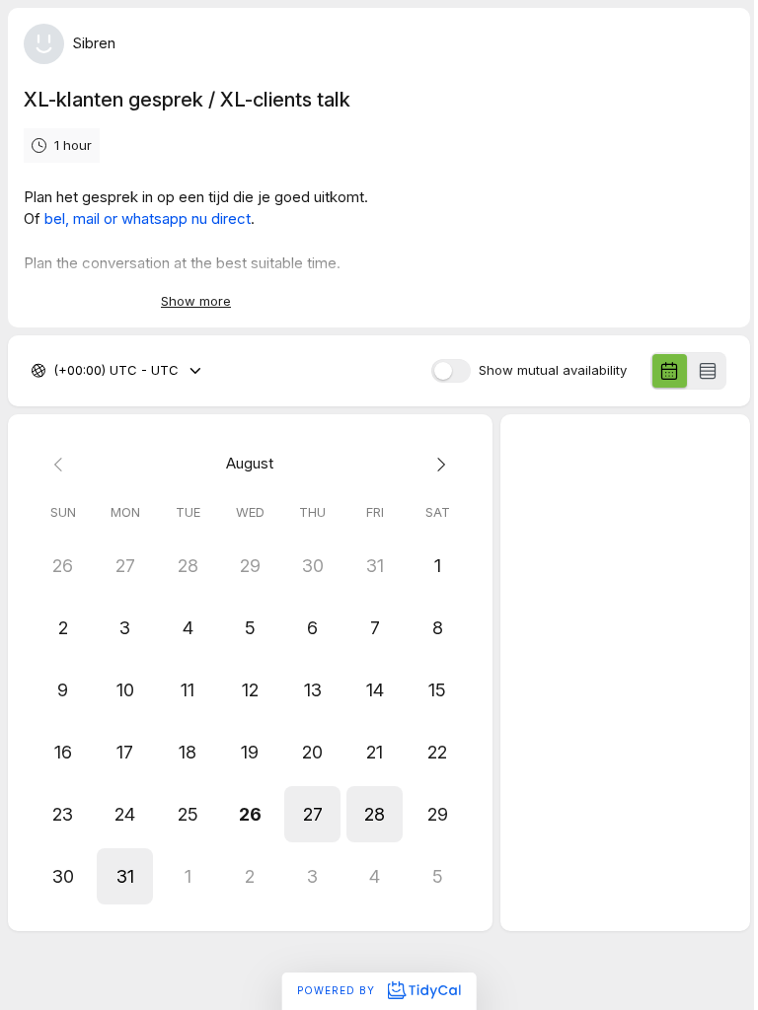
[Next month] (437, 464)
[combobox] (55, 371)
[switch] (451, 371)
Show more (196, 301)
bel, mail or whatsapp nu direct (147, 218)
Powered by (338, 990)
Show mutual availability (553, 370)
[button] (312, 814)
